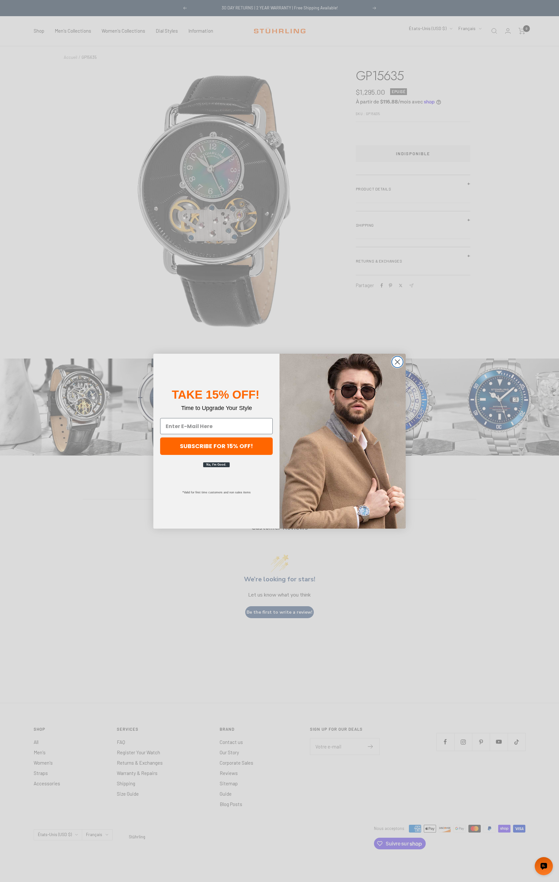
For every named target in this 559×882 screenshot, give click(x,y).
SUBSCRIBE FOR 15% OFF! (216, 446)
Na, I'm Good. (216, 464)
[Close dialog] (397, 362)
